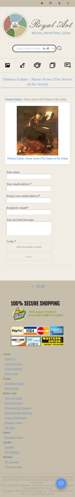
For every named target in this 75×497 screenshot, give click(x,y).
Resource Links (13, 422)
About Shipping (13, 368)
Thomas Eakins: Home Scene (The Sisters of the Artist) (37, 158)
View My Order (13, 398)
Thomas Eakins (13, 99)
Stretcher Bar (12, 388)
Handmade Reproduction (18, 412)
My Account (11, 461)
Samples (9, 447)
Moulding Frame (14, 383)
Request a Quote (14, 437)
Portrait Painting (13, 403)
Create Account (13, 466)
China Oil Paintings (15, 417)
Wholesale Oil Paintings (18, 408)
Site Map (10, 427)
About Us (10, 359)
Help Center (11, 373)
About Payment (13, 363)
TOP (40, 286)
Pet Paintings (12, 452)
